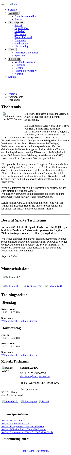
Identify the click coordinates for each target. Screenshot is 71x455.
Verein (12, 49)
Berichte (19, 67)
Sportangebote (16, 22)
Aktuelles (13, 13)
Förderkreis (14, 59)
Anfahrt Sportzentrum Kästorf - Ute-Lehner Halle (27, 432)
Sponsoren (20, 55)
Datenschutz (42, 450)
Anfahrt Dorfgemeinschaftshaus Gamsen (22, 426)
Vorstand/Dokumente (26, 62)
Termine (19, 19)
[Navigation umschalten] (2, 4)
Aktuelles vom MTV (25, 16)
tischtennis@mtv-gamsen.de (35, 376)
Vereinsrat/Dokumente (26, 52)
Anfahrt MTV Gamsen (13, 420)
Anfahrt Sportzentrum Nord (15, 423)
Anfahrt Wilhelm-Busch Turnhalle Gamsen (23, 429)
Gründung (20, 65)
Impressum (28, 450)
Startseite (12, 9)
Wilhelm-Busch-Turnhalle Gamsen (19, 321)
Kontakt (19, 73)
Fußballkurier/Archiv (25, 70)
